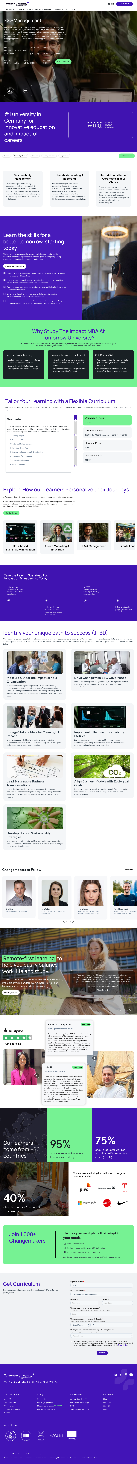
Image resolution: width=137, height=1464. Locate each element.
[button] (9, 9)
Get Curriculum (63, 62)
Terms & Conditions (26, 1458)
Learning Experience (43, 9)
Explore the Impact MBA (14, 266)
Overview (6, 156)
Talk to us (124, 4)
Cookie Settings (73, 1458)
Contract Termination (89, 1458)
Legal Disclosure (10, 1458)
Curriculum (35, 156)
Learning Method (11, 992)
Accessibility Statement (56, 1458)
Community (58, 9)
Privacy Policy (40, 1458)
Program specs (64, 156)
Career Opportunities (20, 156)
